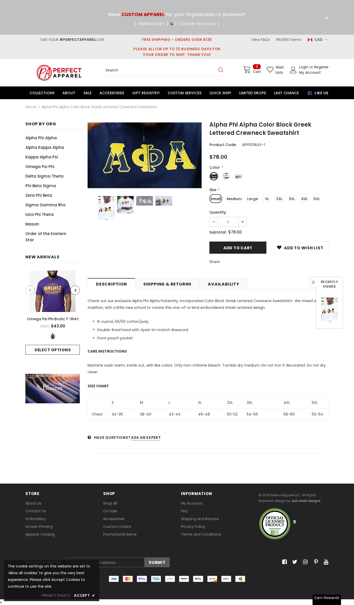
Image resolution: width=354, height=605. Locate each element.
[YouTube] (325, 562)
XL (267, 198)
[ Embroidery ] (151, 23)
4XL (304, 198)
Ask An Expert (146, 437)
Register (321, 67)
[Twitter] (294, 562)
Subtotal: (217, 232)
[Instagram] (304, 562)
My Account (310, 72)
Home (30, 107)
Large (252, 198)
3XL (292, 198)
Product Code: (223, 144)
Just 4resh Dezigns (306, 501)
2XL (279, 198)
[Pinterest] (314, 562)
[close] (326, 17)
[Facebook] (283, 562)
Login (304, 67)
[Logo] (59, 72)
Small (215, 198)
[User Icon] (293, 70)
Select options (52, 350)
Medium (234, 198)
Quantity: (217, 212)
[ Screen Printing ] (197, 23)
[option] (53, 313)
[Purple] (52, 336)
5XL (317, 198)
